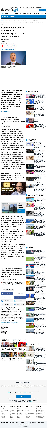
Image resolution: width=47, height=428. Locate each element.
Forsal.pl (2, 413)
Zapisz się (23, 396)
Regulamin (23, 422)
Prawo (27, 408)
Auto (11, 408)
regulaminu (24, 392)
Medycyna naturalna (30, 413)
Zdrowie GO (16, 20)
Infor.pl (2, 408)
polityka (17, 22)
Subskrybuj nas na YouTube (9, 46)
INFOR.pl (12, 7)
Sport (11, 414)
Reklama (12, 422)
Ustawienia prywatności (21, 424)
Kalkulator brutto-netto (40, 416)
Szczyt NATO (5, 111)
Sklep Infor (3, 417)
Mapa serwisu (41, 422)
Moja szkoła (19, 413)
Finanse (27, 410)
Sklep (44, 7)
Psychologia (28, 416)
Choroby (27, 414)
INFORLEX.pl (22, 7)
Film (18, 416)
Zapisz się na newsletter (9, 49)
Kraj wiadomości (22, 340)
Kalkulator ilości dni (39, 410)
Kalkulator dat (38, 408)
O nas (7, 422)
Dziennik (2, 22)
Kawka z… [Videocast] (24, 20)
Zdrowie (11, 416)
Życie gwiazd (19, 414)
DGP (27, 7)
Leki (26, 411)
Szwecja (8, 289)
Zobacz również (20, 211)
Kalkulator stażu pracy (40, 411)
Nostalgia (10, 20)
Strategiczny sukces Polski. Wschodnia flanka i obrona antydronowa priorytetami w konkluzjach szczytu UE (5, 329)
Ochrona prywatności (31, 422)
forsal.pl (16, 7)
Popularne (14, 340)
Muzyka (18, 417)
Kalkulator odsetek (39, 414)
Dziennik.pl (12, 406)
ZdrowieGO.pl (31, 7)
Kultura (18, 419)
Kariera (17, 422)
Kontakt (3, 422)
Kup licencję (17, 284)
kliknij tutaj (30, 401)
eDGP (2, 411)
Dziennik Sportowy (34, 20)
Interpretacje (3, 416)
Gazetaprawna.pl (4, 410)
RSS (30, 424)
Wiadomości (5, 16)
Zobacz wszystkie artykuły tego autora (9, 322)
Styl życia (27, 417)
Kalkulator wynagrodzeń (40, 417)
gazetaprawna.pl (39, 7)
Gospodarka (12, 411)
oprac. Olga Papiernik (5, 39)
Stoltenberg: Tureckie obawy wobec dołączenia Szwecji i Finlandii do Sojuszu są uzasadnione (20, 205)
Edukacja (19, 411)
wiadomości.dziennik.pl (10, 22)
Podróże (11, 417)
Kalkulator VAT (39, 413)
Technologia (12, 410)
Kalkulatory (38, 406)
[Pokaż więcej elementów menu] (45, 13)
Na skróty (3, 406)
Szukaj (43, 10)
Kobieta (18, 408)
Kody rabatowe (20, 410)
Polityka (12, 16)
